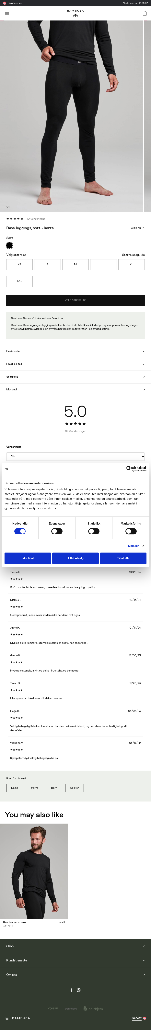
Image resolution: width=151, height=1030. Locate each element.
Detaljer (133, 545)
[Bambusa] (75, 13)
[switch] (57, 531)
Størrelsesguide (133, 254)
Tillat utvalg (76, 558)
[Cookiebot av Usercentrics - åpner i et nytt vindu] (129, 469)
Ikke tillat (28, 558)
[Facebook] (71, 991)
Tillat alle (123, 558)
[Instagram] (79, 991)
